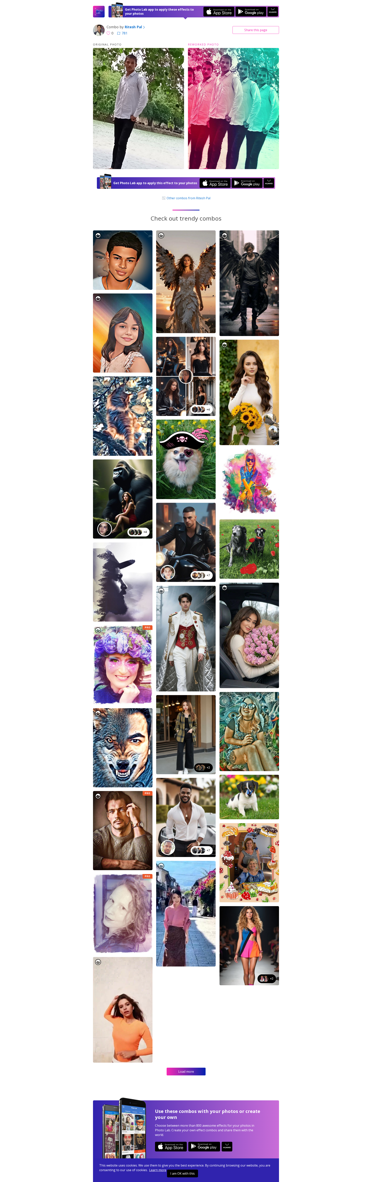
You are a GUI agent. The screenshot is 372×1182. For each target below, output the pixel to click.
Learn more (157, 1170)
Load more (186, 1071)
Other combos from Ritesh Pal (188, 198)
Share (255, 30)
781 (124, 33)
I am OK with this (182, 1173)
